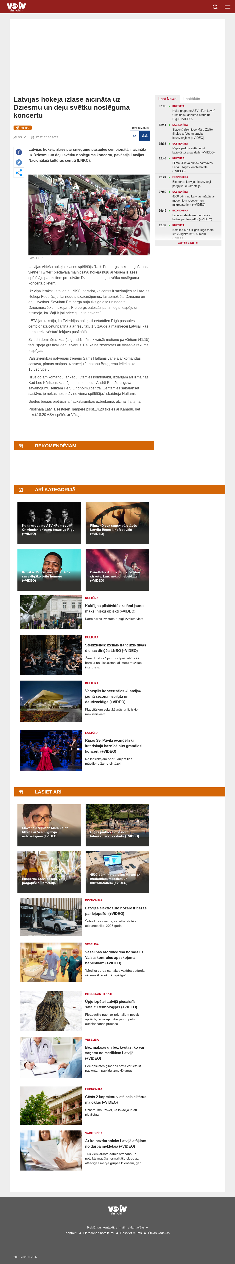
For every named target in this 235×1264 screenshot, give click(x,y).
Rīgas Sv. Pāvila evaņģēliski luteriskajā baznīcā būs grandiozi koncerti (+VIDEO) (113, 746)
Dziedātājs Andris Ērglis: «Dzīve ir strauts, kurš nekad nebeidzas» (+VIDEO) (116, 576)
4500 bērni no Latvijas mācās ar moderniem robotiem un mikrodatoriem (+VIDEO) (115, 879)
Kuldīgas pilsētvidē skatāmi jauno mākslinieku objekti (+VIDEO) (114, 608)
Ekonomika (93, 900)
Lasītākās (191, 99)
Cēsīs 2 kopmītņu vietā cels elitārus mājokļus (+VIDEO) (115, 1099)
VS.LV (22, 137)
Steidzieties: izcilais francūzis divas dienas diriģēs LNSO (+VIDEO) (115, 648)
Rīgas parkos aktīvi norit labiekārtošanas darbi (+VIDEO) (114, 834)
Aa (135, 136)
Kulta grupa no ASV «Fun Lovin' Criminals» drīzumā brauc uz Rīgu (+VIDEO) (48, 530)
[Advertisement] (117, 61)
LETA (40, 258)
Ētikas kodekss (159, 1233)
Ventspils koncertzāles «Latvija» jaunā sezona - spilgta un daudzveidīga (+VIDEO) (113, 696)
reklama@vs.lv (137, 1227)
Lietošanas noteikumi (98, 1233)
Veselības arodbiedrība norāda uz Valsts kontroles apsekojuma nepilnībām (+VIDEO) (114, 957)
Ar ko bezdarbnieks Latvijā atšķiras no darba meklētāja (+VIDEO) (115, 1143)
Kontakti (71, 1233)
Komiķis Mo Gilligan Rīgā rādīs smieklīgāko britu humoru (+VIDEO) (46, 576)
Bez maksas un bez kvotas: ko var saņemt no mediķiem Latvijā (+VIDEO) (114, 1052)
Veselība (92, 944)
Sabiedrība (94, 1133)
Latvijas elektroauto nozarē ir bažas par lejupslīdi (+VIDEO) (116, 911)
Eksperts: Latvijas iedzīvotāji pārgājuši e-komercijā (44, 881)
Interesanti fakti (98, 994)
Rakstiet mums (131, 1233)
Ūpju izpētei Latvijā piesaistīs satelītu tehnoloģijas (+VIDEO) (111, 1004)
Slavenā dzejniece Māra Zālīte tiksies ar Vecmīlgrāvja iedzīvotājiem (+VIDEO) (45, 832)
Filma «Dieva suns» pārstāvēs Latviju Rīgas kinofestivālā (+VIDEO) (113, 530)
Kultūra (24, 127)
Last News (167, 99)
